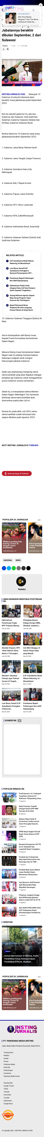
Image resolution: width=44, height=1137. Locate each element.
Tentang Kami (8, 1052)
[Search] (41, 3)
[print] (18, 568)
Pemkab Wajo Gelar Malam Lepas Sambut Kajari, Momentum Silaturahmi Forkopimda (29, 872)
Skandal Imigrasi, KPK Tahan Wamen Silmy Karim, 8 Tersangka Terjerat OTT (11, 651)
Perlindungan (8, 1070)
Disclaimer (7, 1073)
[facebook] (3, 2)
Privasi (6, 1061)
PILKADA (8, 951)
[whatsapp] (14, 568)
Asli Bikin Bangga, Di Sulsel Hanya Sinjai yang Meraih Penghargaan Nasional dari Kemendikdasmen (32, 651)
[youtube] (14, 2)
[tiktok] (17, 2)
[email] (23, 568)
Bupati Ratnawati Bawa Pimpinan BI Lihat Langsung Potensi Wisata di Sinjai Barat (21, 307)
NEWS (18, 560)
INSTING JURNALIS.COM (24, 1130)
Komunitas (7, 1095)
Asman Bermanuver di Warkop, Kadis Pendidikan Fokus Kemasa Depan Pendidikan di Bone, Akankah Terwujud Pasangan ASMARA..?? (21, 959)
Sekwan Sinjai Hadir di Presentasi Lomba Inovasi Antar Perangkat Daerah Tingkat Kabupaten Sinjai (29, 821)
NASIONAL (8, 560)
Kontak (6, 1058)
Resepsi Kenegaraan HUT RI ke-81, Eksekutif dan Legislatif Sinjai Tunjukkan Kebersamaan (30, 846)
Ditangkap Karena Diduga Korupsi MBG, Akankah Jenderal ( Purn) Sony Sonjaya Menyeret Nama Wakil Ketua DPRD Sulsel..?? (32, 623)
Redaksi (6, 1055)
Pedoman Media (9, 1064)
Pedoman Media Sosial (12, 1076)
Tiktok (6, 1089)
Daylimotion (8, 1101)
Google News (8, 1104)
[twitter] (6, 2)
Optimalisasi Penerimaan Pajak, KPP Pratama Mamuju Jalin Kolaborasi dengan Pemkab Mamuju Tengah (11, 623)
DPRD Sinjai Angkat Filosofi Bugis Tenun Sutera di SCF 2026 (29, 834)
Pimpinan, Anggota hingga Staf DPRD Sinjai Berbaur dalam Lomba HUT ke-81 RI (29, 897)
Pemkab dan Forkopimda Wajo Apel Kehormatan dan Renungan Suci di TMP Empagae (29, 859)
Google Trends (9, 1086)
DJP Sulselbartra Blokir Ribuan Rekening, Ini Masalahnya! (22, 262)
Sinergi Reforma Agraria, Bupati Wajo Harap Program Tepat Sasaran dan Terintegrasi (22, 297)
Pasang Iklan (8, 1083)
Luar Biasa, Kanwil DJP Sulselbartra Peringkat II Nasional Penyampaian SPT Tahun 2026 (21, 270)
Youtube (6, 1098)
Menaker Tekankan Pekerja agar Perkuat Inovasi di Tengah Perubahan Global (10, 679)
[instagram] (10, 2)
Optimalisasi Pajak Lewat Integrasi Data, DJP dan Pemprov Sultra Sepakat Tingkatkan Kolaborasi (22, 288)
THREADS (33, 445)
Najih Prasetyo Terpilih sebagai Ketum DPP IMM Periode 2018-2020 (28, 808)
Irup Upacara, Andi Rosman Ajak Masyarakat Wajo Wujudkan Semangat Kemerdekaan (29, 884)
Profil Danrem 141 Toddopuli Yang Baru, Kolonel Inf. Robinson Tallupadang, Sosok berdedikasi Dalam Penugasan (30, 796)
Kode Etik (7, 1067)
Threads (6, 1092)
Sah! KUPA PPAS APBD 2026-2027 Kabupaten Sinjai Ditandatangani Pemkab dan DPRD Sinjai (30, 910)
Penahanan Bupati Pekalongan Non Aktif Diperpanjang (22, 279)
